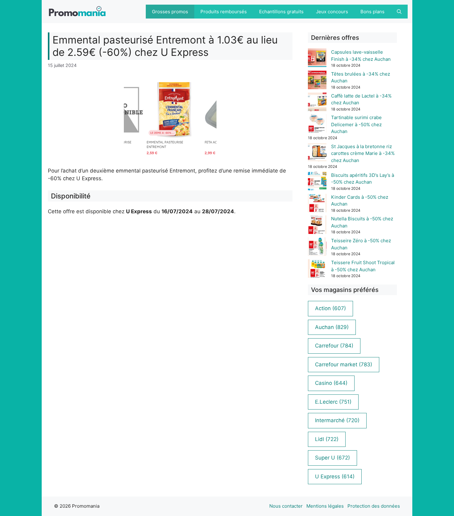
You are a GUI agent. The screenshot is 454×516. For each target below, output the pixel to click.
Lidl (326, 439)
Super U (332, 458)
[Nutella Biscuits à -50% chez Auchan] (317, 225)
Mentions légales (325, 506)
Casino (331, 383)
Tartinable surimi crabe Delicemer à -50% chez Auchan (356, 124)
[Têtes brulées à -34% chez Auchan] (317, 81)
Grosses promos (170, 12)
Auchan (332, 327)
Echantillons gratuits (281, 12)
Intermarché (337, 420)
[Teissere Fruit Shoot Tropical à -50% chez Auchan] (317, 269)
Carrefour (334, 346)
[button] (399, 12)
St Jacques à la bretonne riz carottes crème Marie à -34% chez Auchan (363, 153)
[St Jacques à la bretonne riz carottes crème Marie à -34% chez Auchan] (317, 153)
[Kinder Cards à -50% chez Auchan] (317, 204)
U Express (335, 476)
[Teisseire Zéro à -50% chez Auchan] (317, 247)
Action (330, 308)
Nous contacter (286, 506)
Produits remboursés (223, 12)
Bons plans (372, 12)
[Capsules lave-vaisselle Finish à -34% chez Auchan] (317, 59)
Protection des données (373, 506)
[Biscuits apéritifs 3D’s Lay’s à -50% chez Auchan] (317, 182)
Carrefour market (343, 364)
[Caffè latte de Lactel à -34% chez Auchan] (317, 103)
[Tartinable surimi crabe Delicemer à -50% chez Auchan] (317, 124)
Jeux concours (332, 12)
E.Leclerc (333, 402)
